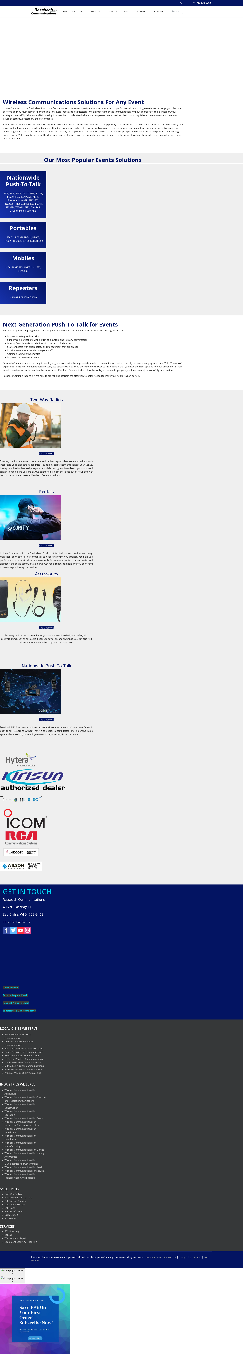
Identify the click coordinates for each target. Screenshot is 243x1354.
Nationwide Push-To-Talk (18, 1197)
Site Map (197, 1257)
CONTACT (142, 11)
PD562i (27, 237)
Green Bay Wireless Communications (23, 1052)
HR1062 (14, 297)
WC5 (6, 193)
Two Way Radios (13, 1194)
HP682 (7, 240)
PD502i (19, 237)
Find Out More (46, 453)
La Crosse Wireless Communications (23, 1059)
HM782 (36, 267)
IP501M (10, 207)
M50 (21, 210)
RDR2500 (27, 240)
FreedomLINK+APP (17, 200)
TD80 (28, 210)
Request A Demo (154, 1257)
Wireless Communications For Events (23, 1118)
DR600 (33, 297)
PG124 (39, 193)
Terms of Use (170, 1257)
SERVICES (112, 11)
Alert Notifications (14, 1211)
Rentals (8, 1234)
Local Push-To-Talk (14, 1204)
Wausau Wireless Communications (22, 1072)
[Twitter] (181, 2)
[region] (121, 55)
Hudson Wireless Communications (22, 1055)
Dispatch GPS (11, 1214)
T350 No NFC (22, 207)
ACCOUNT (158, 11)
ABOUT (127, 11)
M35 (32, 193)
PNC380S (9, 203)
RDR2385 (16, 240)
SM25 (19, 193)
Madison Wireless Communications (22, 1062)
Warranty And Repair (15, 1238)
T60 (33, 207)
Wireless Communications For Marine (24, 1149)
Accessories (10, 1218)
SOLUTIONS (77, 11)
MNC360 (28, 203)
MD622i (19, 267)
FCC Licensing (11, 1231)
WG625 (28, 196)
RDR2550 (38, 240)
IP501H (38, 203)
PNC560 (19, 203)
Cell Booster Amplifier (15, 1201)
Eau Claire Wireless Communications (23, 1048)
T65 (38, 207)
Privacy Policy (185, 1257)
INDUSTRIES (96, 11)
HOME (65, 11)
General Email (11, 987)
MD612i (9, 267)
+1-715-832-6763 (202, 2)
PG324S (19, 196)
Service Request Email (15, 995)
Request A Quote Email (16, 1002)
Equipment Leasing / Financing (20, 1241)
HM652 (28, 267)
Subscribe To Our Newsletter (19, 1010)
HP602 (35, 237)
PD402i (10, 237)
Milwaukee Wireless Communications (24, 1065)
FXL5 (12, 193)
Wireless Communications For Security (24, 1170)
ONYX (26, 193)
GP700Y (14, 210)
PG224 (10, 196)
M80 (34, 210)
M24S (36, 196)
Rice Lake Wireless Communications (23, 1069)
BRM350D (23, 270)
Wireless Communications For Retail (23, 1167)
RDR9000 (24, 297)
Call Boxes (9, 1207)
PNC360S (33, 200)
